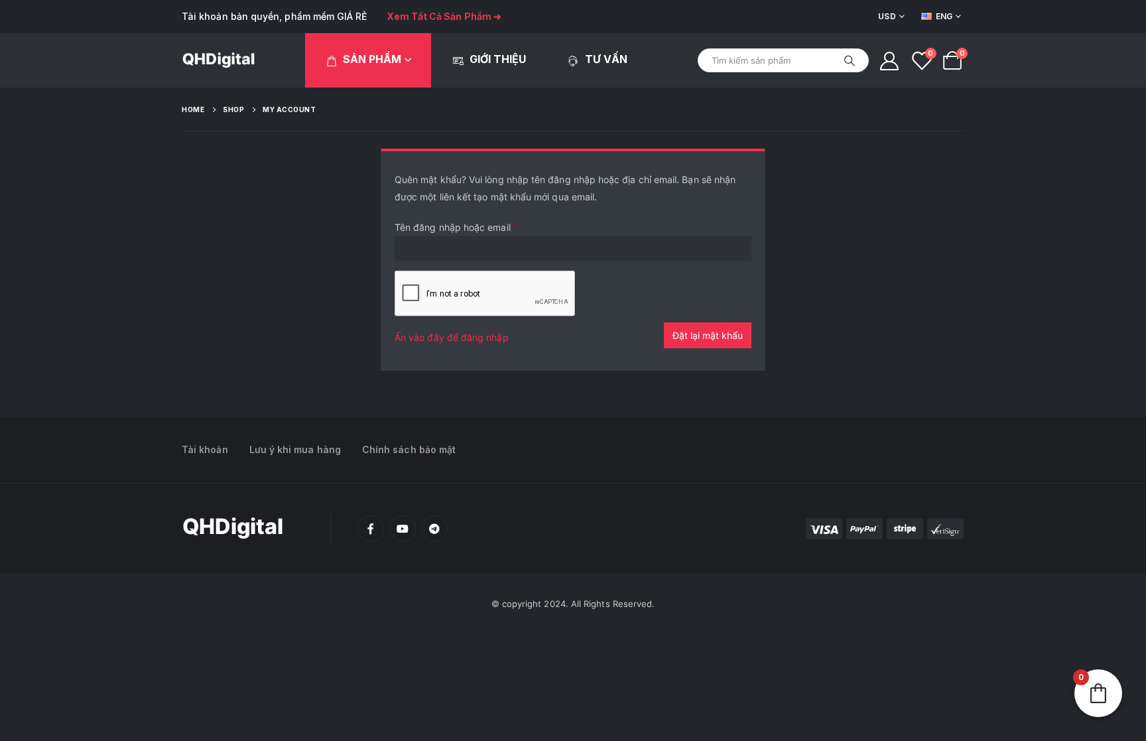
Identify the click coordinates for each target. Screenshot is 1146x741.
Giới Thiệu (498, 59)
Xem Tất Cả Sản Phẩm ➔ (444, 16)
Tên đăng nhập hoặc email (456, 227)
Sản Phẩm (372, 59)
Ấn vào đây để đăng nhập (452, 337)
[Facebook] (370, 528)
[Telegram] (434, 528)
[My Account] (889, 60)
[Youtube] (402, 528)
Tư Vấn (606, 59)
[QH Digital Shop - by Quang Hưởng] (218, 60)
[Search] (849, 60)
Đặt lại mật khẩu (707, 335)
